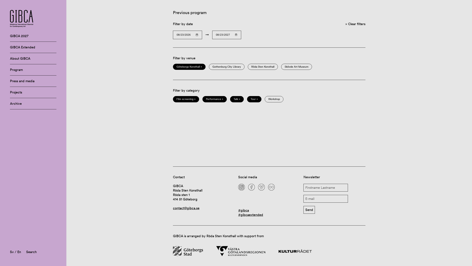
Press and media (22, 81)
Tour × (254, 99)
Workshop (274, 99)
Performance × (214, 99)
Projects (16, 92)
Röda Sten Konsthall (262, 66)
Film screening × (186, 99)
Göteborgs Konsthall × (189, 66)
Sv (12, 252)
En (19, 252)
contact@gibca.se (186, 208)
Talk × (237, 99)
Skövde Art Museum (296, 66)
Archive (16, 103)
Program (16, 70)
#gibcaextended (250, 215)
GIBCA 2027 (19, 36)
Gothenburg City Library (226, 66)
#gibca (243, 210)
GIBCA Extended (22, 47)
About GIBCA (20, 58)
